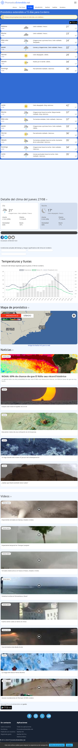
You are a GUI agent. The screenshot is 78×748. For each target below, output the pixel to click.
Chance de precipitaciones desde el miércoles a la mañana (24, 17)
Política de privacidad (57, 745)
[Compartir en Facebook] (2, 237)
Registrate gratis (6, 734)
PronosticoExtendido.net (25, 729)
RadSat (47, 7)
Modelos (62, 7)
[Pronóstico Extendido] (15, 2)
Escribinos (4, 729)
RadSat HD (20, 732)
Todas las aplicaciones (24, 727)
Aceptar (69, 745)
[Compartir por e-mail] (13, 237)
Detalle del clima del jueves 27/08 (24, 199)
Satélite (54, 7)
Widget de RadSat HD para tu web (39, 345)
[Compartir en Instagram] (9, 237)
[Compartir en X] (6, 237)
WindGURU (39, 7)
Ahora (15, 7)
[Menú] (75, 2)
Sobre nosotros (6, 727)
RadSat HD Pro (21, 734)
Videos (5, 496)
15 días (30, 7)
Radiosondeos (21, 737)
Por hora (22, 7)
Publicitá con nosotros (8, 732)
